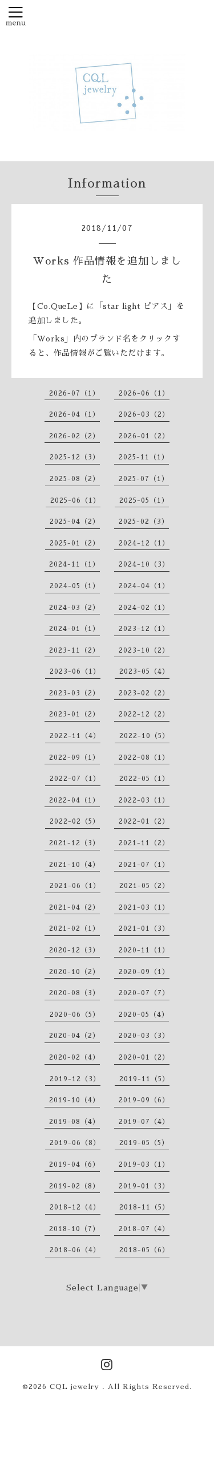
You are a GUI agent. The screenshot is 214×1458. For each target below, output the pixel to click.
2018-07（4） (144, 1228)
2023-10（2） (144, 650)
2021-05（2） (144, 885)
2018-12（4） (75, 1207)
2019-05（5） (144, 1142)
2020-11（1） (144, 950)
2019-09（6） (144, 1100)
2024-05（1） (75, 586)
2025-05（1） (144, 500)
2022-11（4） (75, 735)
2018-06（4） (75, 1250)
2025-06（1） (75, 500)
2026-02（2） (74, 436)
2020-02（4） (74, 1057)
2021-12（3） (74, 843)
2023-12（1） (144, 628)
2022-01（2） (144, 821)
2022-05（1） (144, 778)
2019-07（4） (144, 1121)
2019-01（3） (144, 1186)
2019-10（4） (74, 1100)
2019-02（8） (74, 1186)
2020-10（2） (74, 971)
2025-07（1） (144, 478)
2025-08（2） (75, 478)
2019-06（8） (75, 1142)
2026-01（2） (144, 436)
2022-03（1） (144, 800)
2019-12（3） (75, 1079)
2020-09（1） (144, 971)
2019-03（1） (144, 1164)
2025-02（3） (144, 521)
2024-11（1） (74, 564)
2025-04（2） (75, 521)
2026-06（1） (144, 393)
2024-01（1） (74, 628)
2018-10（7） (74, 1228)
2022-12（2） (144, 714)
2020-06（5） (75, 1014)
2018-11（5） (144, 1207)
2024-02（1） (144, 607)
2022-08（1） (144, 757)
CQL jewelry (76, 1386)
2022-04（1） (74, 800)
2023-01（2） (74, 714)
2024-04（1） (144, 586)
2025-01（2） (75, 543)
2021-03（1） (144, 907)
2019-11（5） (144, 1079)
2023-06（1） (75, 671)
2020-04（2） (74, 1035)
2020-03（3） (144, 1035)
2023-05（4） (144, 671)
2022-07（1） (75, 778)
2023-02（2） (144, 693)
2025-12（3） (75, 457)
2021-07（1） (144, 864)
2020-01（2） (144, 1057)
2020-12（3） (74, 950)
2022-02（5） (75, 821)
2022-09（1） (74, 757)
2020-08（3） (74, 992)
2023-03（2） (74, 693)
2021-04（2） (74, 907)
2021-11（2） (144, 843)
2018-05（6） (144, 1250)
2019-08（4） (74, 1121)
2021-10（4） (74, 864)
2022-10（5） (144, 735)
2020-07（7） (144, 992)
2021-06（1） (75, 885)
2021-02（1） (74, 928)
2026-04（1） (74, 414)
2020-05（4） (144, 1014)
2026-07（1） (74, 393)
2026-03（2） (144, 414)
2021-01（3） (144, 928)
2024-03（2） (74, 607)
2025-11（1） (144, 457)
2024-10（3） (144, 564)
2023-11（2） (74, 650)
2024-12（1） (144, 543)
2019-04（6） (74, 1164)
